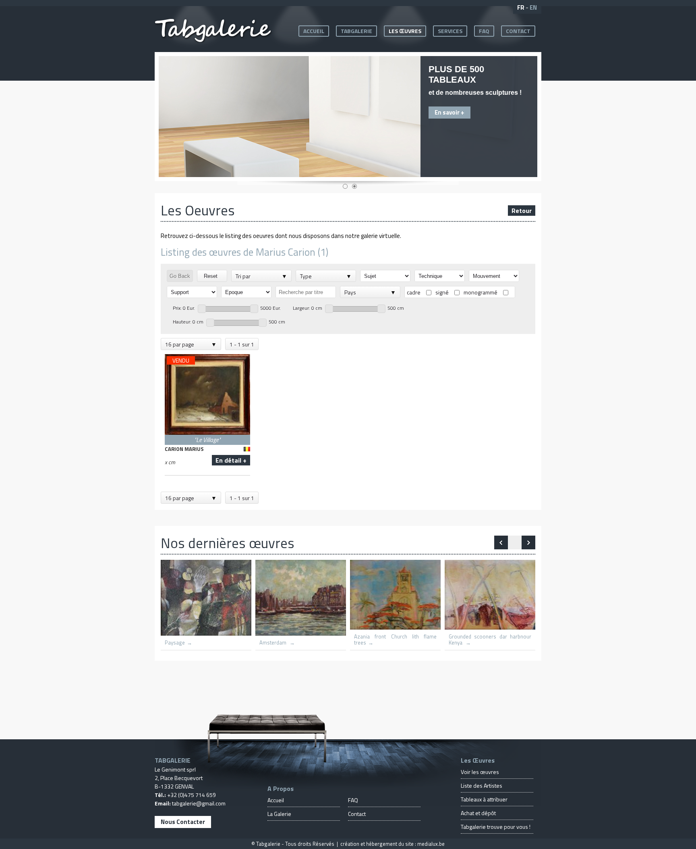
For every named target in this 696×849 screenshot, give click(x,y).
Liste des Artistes (481, 785)
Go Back (180, 276)
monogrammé (480, 292)
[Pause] (515, 542)
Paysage (175, 643)
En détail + (230, 460)
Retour (522, 210)
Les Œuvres (405, 31)
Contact (518, 31)
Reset (212, 276)
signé (442, 292)
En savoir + (449, 112)
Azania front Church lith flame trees (395, 640)
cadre (413, 292)
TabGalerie (356, 31)
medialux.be (431, 844)
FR (520, 7)
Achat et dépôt (478, 813)
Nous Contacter (183, 821)
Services (450, 31)
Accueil (313, 31)
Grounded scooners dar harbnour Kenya (490, 640)
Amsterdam (273, 643)
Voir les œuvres (480, 772)
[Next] (501, 542)
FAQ (484, 31)
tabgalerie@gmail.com (199, 803)
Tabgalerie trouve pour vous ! (495, 826)
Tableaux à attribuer (484, 799)
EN (533, 7)
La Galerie (279, 813)
